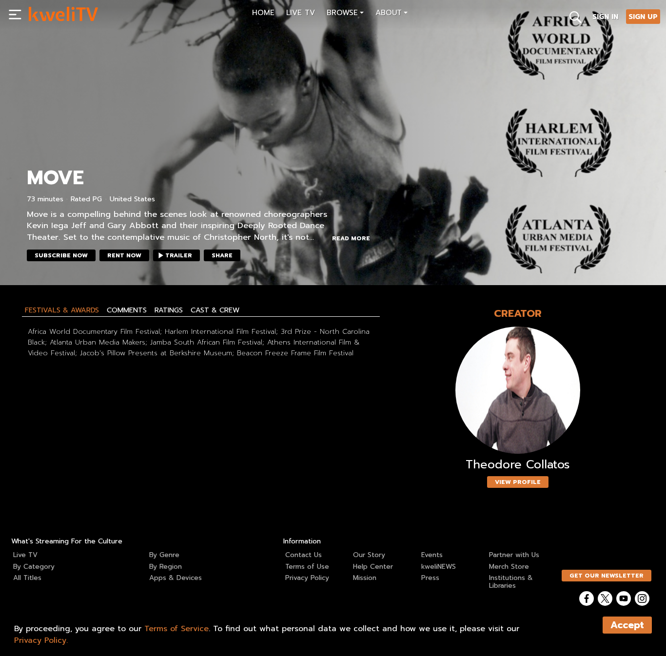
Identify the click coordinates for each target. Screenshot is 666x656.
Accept (627, 625)
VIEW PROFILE (518, 482)
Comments (127, 310)
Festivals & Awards (62, 310)
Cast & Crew (215, 310)
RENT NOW (124, 255)
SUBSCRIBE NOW (61, 255)
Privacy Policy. (41, 640)
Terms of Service (176, 629)
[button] (345, 14)
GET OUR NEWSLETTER (606, 575)
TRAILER (178, 255)
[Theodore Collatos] (517, 390)
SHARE (222, 255)
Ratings (169, 310)
